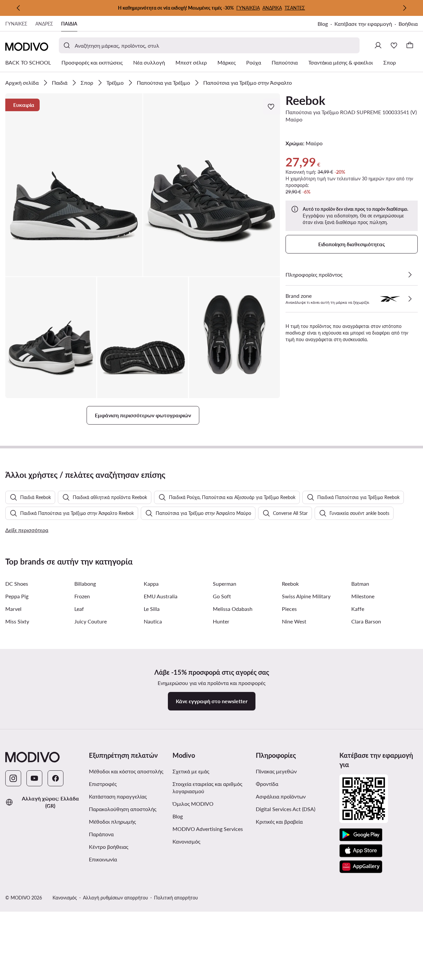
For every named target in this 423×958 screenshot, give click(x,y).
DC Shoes (16, 583)
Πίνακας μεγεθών (276, 771)
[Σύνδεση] (378, 45)
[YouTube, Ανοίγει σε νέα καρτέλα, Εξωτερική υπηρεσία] (34, 778)
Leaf (79, 609)
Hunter (221, 621)
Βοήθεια (408, 24)
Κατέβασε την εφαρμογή (366, 24)
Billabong (85, 583)
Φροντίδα (267, 784)
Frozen (82, 596)
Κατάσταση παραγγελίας (118, 796)
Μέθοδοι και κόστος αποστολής (126, 771)
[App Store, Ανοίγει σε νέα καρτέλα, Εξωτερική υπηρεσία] (360, 850)
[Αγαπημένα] (394, 45)
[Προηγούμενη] (18, 8)
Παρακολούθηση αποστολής (122, 809)
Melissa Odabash (232, 609)
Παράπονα (101, 834)
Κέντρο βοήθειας (108, 847)
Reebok (305, 100)
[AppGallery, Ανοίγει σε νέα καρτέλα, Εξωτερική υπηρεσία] (360, 866)
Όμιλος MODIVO (212, 803)
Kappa (151, 583)
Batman (360, 583)
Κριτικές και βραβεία (279, 821)
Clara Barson (366, 621)
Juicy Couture (90, 621)
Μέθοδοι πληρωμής (112, 821)
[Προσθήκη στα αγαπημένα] (271, 106)
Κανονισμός (212, 841)
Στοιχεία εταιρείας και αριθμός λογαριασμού (207, 787)
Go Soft (222, 596)
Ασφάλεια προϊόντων (281, 796)
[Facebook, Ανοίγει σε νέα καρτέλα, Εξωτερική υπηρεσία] (55, 778)
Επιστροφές (103, 784)
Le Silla (152, 609)
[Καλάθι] (410, 45)
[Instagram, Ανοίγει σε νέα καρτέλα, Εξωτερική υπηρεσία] (13, 778)
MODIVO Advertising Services (212, 828)
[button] (73, 184)
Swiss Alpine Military (306, 596)
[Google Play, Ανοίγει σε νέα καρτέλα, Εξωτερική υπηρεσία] (360, 835)
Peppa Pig (16, 596)
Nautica (153, 621)
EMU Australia (160, 596)
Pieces (289, 609)
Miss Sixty (17, 621)
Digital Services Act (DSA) (285, 809)
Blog (326, 24)
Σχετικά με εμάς (191, 771)
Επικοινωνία (103, 859)
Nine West (294, 621)
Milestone (362, 596)
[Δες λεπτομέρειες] (410, 275)
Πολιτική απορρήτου (176, 897)
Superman (224, 583)
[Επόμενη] (404, 8)
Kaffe (357, 609)
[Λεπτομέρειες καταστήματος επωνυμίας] (410, 299)
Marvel (13, 609)
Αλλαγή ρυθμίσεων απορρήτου (115, 897)
